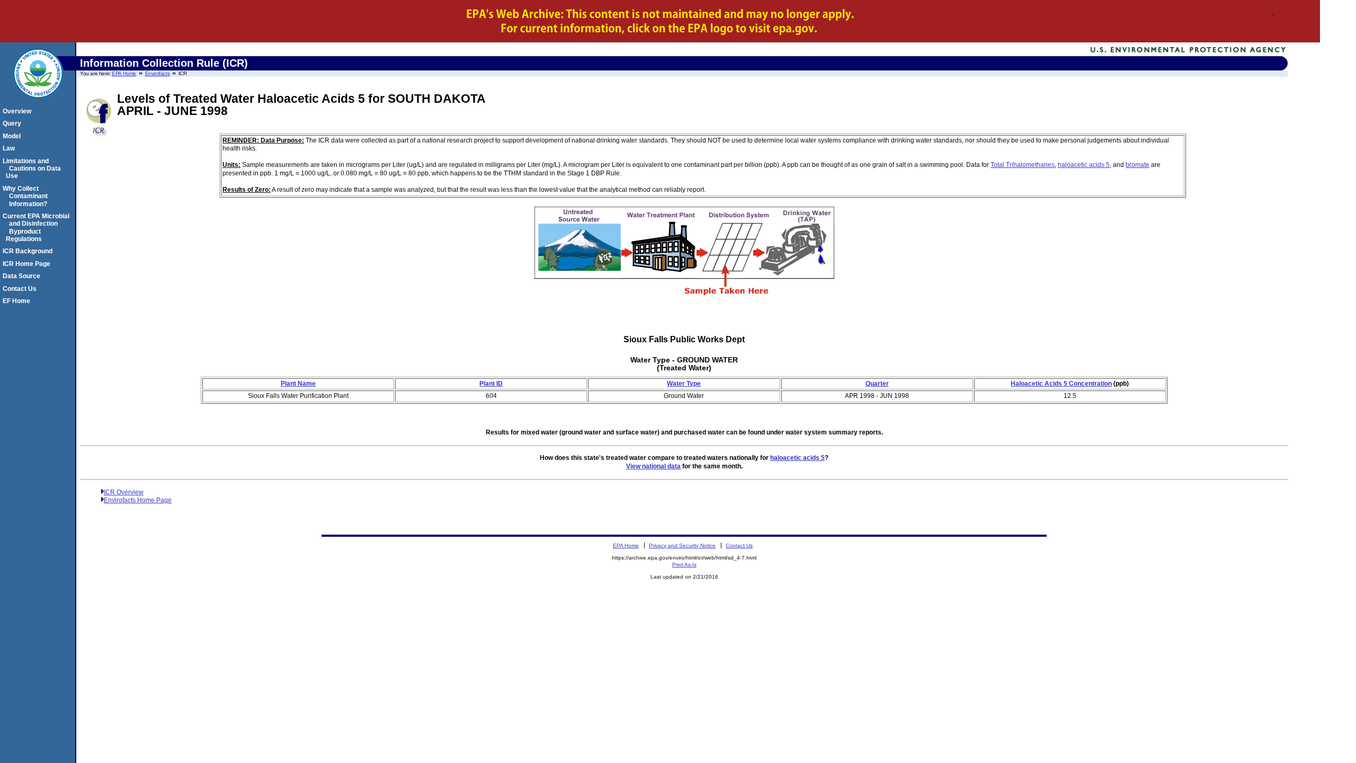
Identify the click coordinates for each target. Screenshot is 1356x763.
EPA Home (124, 73)
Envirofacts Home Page (138, 500)
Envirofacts (157, 73)
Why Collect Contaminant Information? (27, 196)
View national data (653, 466)
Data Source (23, 276)
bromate (1137, 164)
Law (10, 148)
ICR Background (29, 251)
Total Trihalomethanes (1023, 164)
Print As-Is (684, 564)
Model (13, 136)
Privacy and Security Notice (682, 545)
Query (13, 123)
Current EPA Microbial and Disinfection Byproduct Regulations (37, 227)
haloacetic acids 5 (1084, 164)
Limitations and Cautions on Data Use (33, 168)
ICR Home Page (28, 264)
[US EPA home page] (38, 104)
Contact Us (21, 288)
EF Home (18, 301)
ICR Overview (124, 492)
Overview (18, 111)
